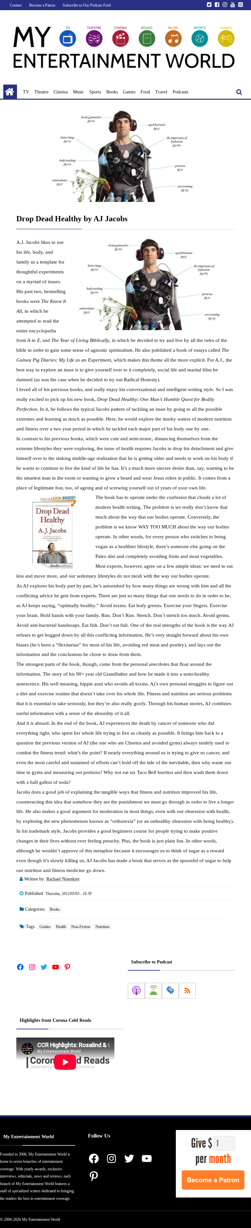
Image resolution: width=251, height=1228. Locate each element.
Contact (16, 5)
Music (78, 91)
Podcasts (180, 91)
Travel (161, 91)
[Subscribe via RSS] (187, 991)
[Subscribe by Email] (170, 991)
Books (112, 91)
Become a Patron (42, 5)
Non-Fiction (80, 926)
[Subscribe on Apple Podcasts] (136, 991)
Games (129, 91)
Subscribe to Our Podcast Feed (87, 5)
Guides (45, 926)
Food (145, 91)
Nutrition (102, 926)
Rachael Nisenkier (63, 879)
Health (61, 926)
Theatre (41, 91)
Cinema (61, 91)
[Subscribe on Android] (153, 991)
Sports (95, 91)
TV (26, 91)
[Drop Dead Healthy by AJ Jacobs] (125, 155)
